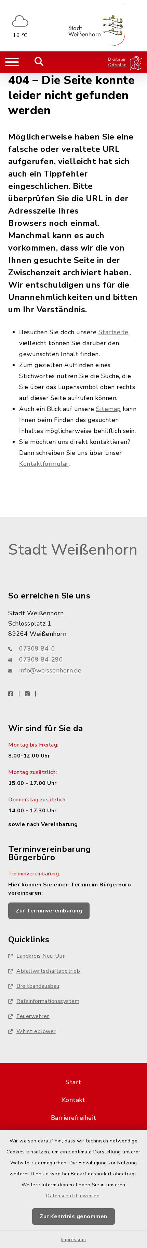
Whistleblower (36, 1031)
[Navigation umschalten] (12, 62)
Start (73, 1082)
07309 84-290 (41, 659)
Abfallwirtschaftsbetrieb (48, 971)
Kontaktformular (44, 464)
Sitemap (108, 409)
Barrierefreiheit (73, 1118)
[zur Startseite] (96, 25)
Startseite (113, 332)
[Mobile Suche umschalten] (39, 62)
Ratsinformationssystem (47, 1001)
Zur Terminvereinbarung (49, 910)
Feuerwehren (33, 1016)
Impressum (73, 1239)
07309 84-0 (37, 648)
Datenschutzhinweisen (72, 1195)
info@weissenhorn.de (50, 670)
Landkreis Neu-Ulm (41, 956)
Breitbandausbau (37, 986)
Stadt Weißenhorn (72, 550)
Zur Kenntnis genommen (73, 1216)
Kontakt (73, 1100)
